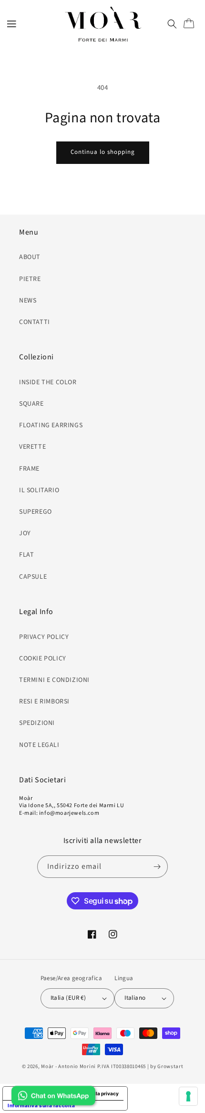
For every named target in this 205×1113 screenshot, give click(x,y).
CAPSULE (33, 577)
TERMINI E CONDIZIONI (54, 680)
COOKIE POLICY (42, 658)
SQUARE (31, 404)
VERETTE (32, 447)
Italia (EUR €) (68, 998)
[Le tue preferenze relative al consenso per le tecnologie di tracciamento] (188, 1096)
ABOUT (30, 257)
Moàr (47, 1066)
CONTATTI (34, 322)
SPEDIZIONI (37, 723)
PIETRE (30, 279)
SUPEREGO (35, 512)
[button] (11, 23)
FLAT (26, 555)
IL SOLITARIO (39, 490)
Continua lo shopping (103, 152)
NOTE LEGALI (39, 745)
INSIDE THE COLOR (48, 382)
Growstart (170, 1066)
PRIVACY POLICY (44, 637)
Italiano (134, 998)
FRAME (29, 469)
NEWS (27, 300)
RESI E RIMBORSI (44, 701)
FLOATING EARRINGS (50, 425)
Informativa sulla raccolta (41, 1105)
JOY (25, 533)
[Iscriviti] (156, 866)
